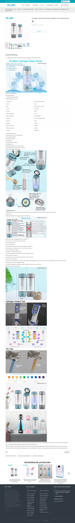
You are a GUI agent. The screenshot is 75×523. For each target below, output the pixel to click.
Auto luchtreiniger (30, 499)
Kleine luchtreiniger (30, 508)
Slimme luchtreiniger (31, 493)
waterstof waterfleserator (38, 455)
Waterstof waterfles (44, 497)
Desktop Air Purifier (30, 500)
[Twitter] (8, 510)
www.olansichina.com (59, 501)
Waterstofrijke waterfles (11, 455)
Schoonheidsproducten (44, 512)
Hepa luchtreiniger (30, 512)
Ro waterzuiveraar (43, 503)
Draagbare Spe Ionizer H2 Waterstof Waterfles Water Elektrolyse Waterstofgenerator (45, 480)
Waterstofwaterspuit (44, 493)
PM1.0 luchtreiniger (30, 495)
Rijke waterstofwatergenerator (24, 455)
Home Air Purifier (30, 513)
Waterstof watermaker (44, 495)
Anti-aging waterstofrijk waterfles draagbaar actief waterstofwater (14, 480)
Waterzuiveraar (43, 502)
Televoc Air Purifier (30, 510)
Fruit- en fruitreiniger (44, 507)
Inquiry (38, 31)
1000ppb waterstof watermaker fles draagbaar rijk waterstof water (30, 480)
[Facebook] (6, 510)
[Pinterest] (9, 510)
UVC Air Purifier (30, 515)
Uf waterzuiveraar (43, 505)
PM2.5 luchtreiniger (30, 497)
